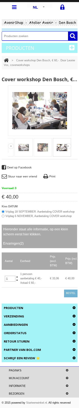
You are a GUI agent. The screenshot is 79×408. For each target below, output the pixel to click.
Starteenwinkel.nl (36, 402)
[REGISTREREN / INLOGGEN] (62, 7)
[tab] (39, 232)
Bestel (71, 293)
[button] (17, 277)
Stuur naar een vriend (22, 176)
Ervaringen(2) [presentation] (13, 243)
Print (52, 176)
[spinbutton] (10, 279)
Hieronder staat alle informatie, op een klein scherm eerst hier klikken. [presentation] (35, 231)
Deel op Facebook (19, 167)
